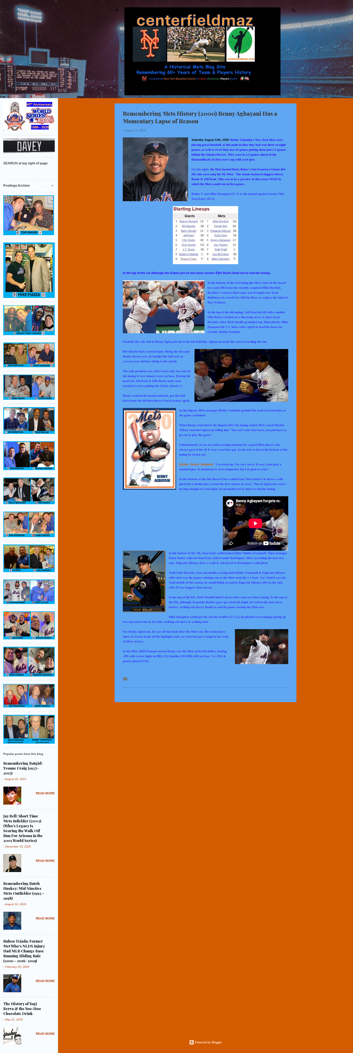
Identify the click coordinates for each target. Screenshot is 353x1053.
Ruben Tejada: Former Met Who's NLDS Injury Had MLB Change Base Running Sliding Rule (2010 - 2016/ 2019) (24, 951)
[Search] (294, 11)
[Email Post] (125, 680)
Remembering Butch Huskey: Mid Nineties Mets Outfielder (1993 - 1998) (23, 891)
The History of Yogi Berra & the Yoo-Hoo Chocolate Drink (22, 1008)
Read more (45, 793)
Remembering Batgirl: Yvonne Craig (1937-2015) (22, 768)
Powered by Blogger (208, 1042)
